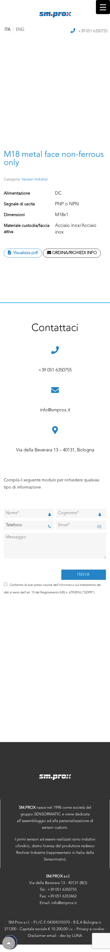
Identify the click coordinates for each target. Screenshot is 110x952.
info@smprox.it (55, 410)
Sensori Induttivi (35, 179)
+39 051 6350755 (92, 31)
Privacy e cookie (90, 929)
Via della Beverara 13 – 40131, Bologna (55, 450)
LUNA (77, 936)
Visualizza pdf (25, 253)
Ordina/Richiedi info (74, 253)
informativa (66, 585)
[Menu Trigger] (103, 7)
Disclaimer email (42, 936)
